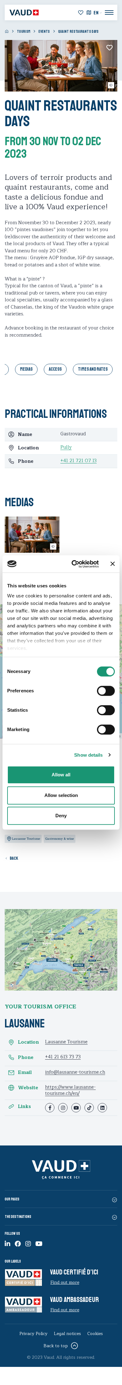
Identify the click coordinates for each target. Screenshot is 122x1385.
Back (14, 858)
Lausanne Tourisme (66, 1042)
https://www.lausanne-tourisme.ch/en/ (70, 1090)
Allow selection (61, 795)
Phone (25, 1057)
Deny (61, 815)
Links (24, 1106)
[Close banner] (112, 564)
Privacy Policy (33, 1333)
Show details (88, 755)
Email (25, 1072)
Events (44, 31)
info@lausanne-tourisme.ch (75, 1072)
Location (28, 1042)
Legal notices (67, 1333)
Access (55, 369)
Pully (66, 447)
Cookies (95, 1333)
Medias (26, 369)
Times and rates (93, 369)
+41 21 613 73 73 (63, 1057)
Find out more (64, 1282)
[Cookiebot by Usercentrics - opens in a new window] (74, 564)
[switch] (99, 690)
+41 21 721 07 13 (78, 461)
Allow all (61, 774)
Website (28, 1087)
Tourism (23, 31)
